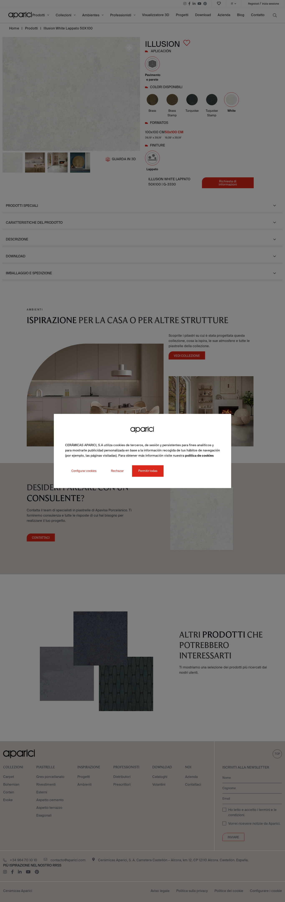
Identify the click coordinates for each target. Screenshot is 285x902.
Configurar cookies (83, 471)
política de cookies (199, 455)
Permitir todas (147, 471)
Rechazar (117, 471)
